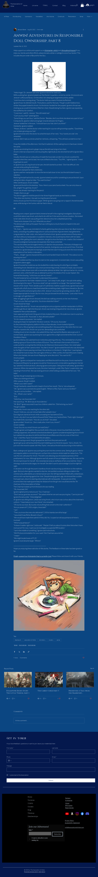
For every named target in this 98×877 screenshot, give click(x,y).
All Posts (6, 16)
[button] (82, 5)
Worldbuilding (17, 16)
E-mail (54, 757)
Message (9, 766)
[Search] (77, 5)
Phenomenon (72, 16)
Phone (8, 757)
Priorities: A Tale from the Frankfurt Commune (79, 692)
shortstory (42, 640)
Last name (55, 748)
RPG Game (68, 805)
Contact (30, 807)
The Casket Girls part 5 (48, 691)
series (58, 640)
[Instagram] (77, 814)
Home (30, 797)
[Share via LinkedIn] (24, 652)
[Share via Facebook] (14, 652)
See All (92, 668)
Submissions (28, 16)
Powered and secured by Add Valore (34, 872)
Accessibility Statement (72, 823)
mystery (51, 640)
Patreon (67, 798)
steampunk (18, 640)
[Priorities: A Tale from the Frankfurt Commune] (80, 679)
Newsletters (39, 16)
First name (10, 748)
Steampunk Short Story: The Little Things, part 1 (17, 692)
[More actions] (83, 29)
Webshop (31, 813)
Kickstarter (68, 800)
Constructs (61, 16)
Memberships (33, 816)
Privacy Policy (69, 820)
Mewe (67, 803)
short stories (50, 16)
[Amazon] (72, 814)
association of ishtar (30, 640)
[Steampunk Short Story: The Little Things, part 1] (18, 679)
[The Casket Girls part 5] (49, 679)
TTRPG (30, 803)
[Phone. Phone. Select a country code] (10, 760)
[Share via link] (28, 652)
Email (31, 830)
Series (81, 16)
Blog (29, 810)
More (88, 16)
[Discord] (87, 814)
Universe (31, 800)
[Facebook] (82, 814)
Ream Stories (69, 808)
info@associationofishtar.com (74, 827)
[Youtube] (67, 814)
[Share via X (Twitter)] (19, 652)
